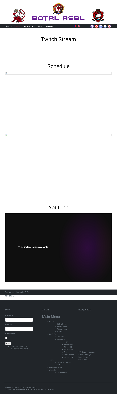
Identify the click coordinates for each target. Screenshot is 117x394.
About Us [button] (49, 26)
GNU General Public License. (44, 389)
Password (9, 325)
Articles (59, 332)
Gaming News (62, 326)
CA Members (62, 373)
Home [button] (8, 26)
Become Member (38, 26)
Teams (52, 360)
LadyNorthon (69, 355)
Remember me (10, 334)
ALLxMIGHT (68, 344)
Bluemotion (68, 350)
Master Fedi (68, 357)
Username (9, 315)
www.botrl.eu (83, 360)
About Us (52, 370)
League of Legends (64, 362)
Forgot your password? (19, 346)
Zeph (66, 342)
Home (51, 321)
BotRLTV (52, 334)
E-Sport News (62, 329)
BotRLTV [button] (17, 26)
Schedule (60, 337)
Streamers (61, 339)
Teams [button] (26, 26)
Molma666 (68, 347)
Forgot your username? (19, 349)
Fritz (66, 352)
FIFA (58, 365)
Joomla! (8, 389)
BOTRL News (62, 324)
